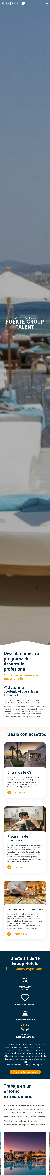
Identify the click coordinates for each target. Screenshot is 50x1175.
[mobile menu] (47, 3)
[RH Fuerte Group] (13, 3)
